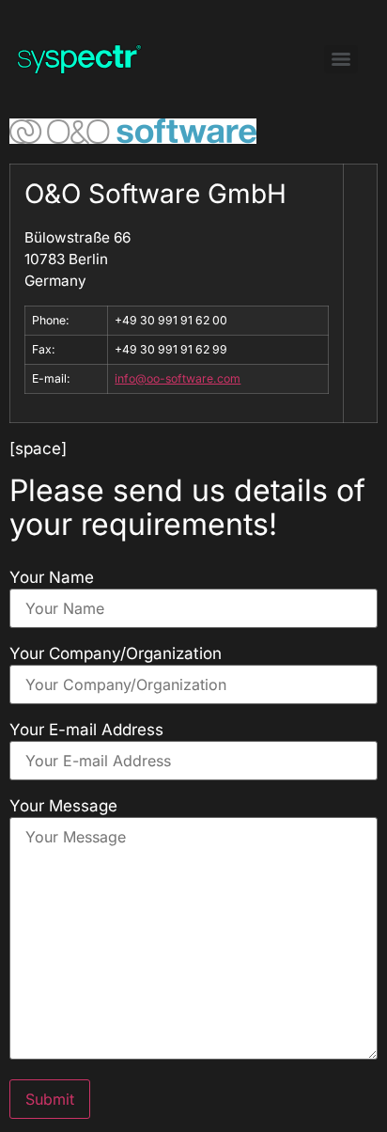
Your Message (63, 806)
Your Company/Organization (115, 654)
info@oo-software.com (177, 378)
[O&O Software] (132, 138)
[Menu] (341, 59)
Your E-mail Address (86, 730)
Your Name (51, 578)
